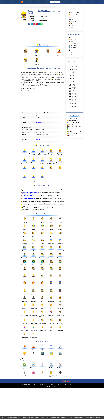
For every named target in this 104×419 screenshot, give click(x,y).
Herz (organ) (70, 135)
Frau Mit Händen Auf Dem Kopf (74, 131)
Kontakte (46, 381)
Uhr (70, 54)
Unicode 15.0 (74, 66)
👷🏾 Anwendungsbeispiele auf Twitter (28, 88)
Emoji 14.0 (74, 68)
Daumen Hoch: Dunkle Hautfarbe (74, 126)
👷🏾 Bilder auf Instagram (25, 90)
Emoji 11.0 (74, 81)
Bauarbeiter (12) (44, 124)
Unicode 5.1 (74, 100)
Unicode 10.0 (74, 82)
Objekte (70, 23)
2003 (70, 103)
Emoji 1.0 (56, 72)
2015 (47, 72)
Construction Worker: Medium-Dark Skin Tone (32, 189)
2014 (70, 94)
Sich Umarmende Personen (73, 122)
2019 (70, 75)
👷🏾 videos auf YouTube (25, 91)
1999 (70, 106)
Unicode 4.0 (74, 103)
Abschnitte (36, 2)
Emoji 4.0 (73, 85)
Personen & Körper (28, 6)
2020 (70, 71)
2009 (70, 99)
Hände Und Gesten (73, 39)
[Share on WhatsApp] (41, 24)
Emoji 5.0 (73, 84)
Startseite (37, 381)
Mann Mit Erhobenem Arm (73, 128)
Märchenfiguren (73, 45)
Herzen (71, 37)
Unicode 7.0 (74, 94)
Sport (71, 49)
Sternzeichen (72, 47)
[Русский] (68, 381)
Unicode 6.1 (74, 96)
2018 (70, 79)
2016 (70, 85)
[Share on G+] (34, 24)
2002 (70, 105)
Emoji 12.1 (74, 75)
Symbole (71, 25)
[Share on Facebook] (29, 24)
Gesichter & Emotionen (73, 12)
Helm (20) (38, 124)
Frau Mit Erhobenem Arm (72, 120)
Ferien (71, 41)
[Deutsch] (65, 381)
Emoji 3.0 (73, 88)
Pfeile (71, 52)
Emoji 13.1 (74, 71)
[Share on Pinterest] (37, 24)
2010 (70, 97)
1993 (70, 108)
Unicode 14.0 (74, 69)
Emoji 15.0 (74, 65)
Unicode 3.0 (74, 106)
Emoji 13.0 (74, 72)
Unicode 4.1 (74, 102)
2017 (70, 82)
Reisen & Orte (72, 21)
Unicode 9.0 (74, 87)
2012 (70, 96)
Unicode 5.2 (74, 99)
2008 (70, 100)
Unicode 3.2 (74, 105)
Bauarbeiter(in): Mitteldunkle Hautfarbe (42, 6)
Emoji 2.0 (73, 90)
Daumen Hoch (70, 124)
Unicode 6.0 (74, 97)
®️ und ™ (59, 381)
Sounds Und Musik (73, 43)
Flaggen (70, 27)
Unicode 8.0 (74, 93)
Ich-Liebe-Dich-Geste (72, 133)
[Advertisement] (42, 34)
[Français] (67, 381)
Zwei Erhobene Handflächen (73, 118)
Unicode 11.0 (74, 79)
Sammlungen (45, 2)
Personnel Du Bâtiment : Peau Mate (29, 195)
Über (42, 381)
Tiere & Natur (71, 16)
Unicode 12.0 (74, 76)
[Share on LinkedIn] (39, 24)
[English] (63, 381)
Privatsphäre (52, 381)
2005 (70, 102)
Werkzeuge (72, 51)
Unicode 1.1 (74, 108)
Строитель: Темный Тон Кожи (28, 198)
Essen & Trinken (72, 17)
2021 (70, 68)
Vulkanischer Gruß (71, 129)
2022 (70, 65)
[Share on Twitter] (32, 24)
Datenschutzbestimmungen (94, 417)
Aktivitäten (71, 19)
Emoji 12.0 (74, 78)
